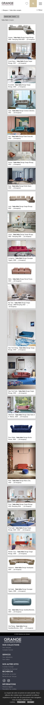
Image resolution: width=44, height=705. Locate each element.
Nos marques (6, 647)
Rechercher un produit (9, 674)
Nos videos (6, 659)
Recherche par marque (9, 676)
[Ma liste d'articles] (27, 3)
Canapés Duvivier (7, 650)
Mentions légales (7, 687)
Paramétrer (21, 702)
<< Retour (39, 10)
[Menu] (40, 3)
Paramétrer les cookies (9, 689)
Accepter (30, 702)
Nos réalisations (7, 657)
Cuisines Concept (7, 667)
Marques (5, 10)
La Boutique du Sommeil (9, 669)
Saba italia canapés (15, 10)
